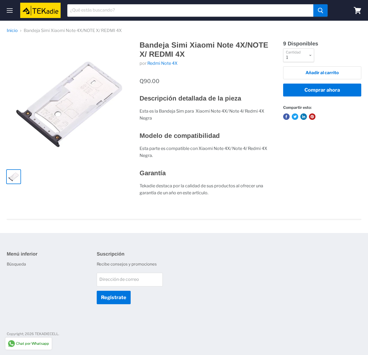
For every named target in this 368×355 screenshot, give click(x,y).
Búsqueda (16, 264)
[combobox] (190, 10)
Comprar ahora (322, 90)
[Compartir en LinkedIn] (303, 116)
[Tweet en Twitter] (295, 116)
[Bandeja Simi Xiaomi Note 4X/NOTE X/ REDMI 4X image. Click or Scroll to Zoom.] (69, 102)
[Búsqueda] (320, 10)
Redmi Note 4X (162, 63)
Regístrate (113, 297)
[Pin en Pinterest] (312, 116)
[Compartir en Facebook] (286, 116)
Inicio (12, 30)
